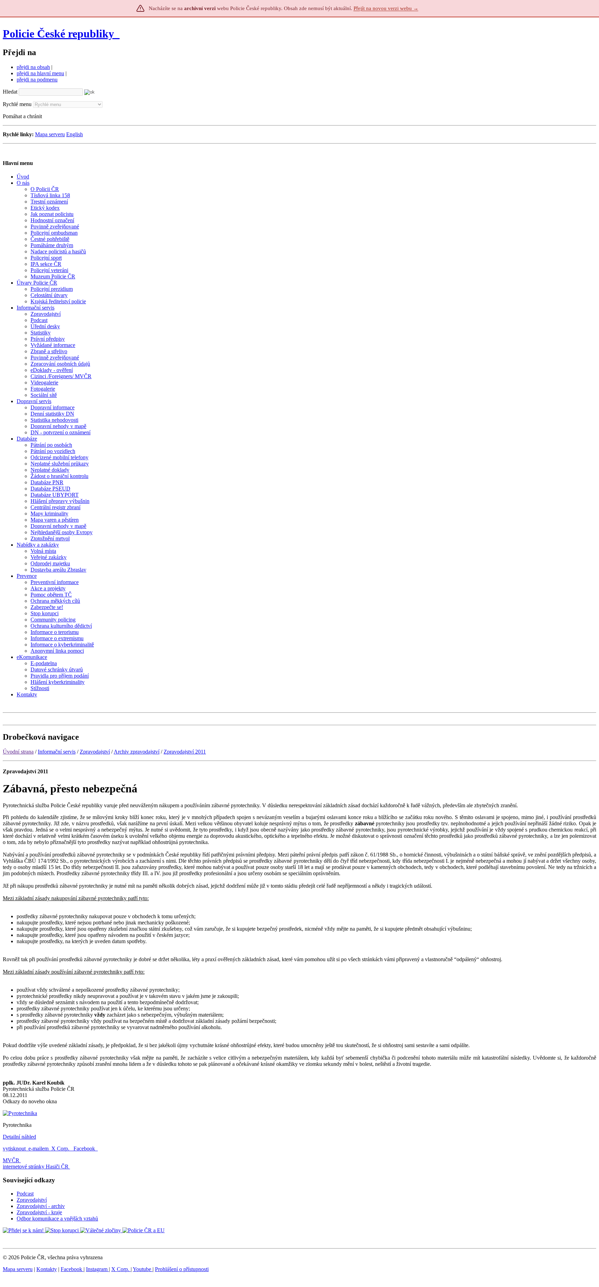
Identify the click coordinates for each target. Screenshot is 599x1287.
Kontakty (46, 1269)
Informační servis (57, 752)
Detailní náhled (19, 1137)
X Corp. (61, 1148)
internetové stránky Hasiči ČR (36, 1166)
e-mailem (38, 1148)
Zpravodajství (95, 752)
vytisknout (14, 1148)
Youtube (143, 1269)
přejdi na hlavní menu (40, 73)
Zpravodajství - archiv (41, 1206)
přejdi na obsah (33, 67)
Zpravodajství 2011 (185, 752)
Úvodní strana (18, 752)
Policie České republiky (58, 33)
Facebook (84, 1148)
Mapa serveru (50, 134)
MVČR (11, 1160)
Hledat (10, 92)
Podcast (25, 1194)
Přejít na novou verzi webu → (386, 8)
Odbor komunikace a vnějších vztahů (57, 1218)
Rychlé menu (17, 104)
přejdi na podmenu (37, 79)
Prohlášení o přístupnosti (182, 1269)
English (74, 134)
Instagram (97, 1269)
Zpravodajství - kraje (39, 1212)
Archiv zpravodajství (136, 752)
